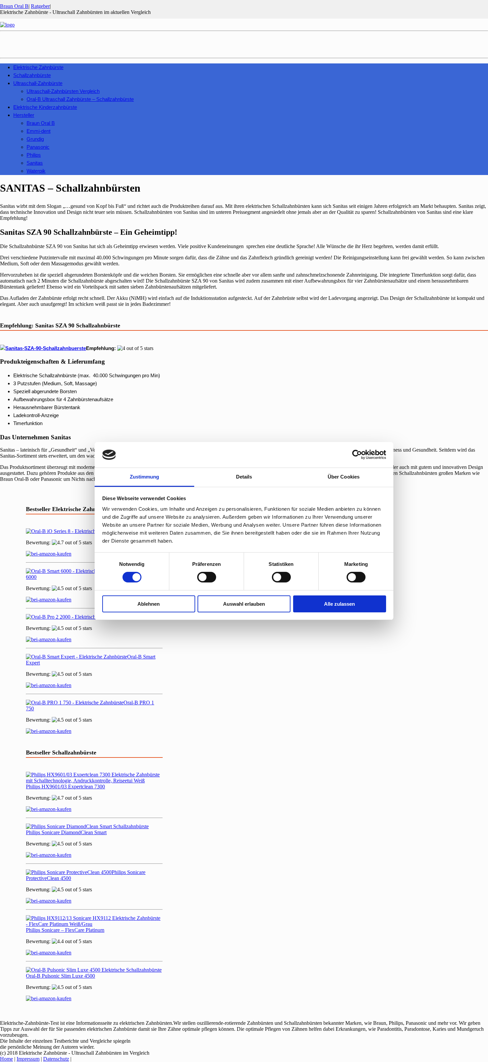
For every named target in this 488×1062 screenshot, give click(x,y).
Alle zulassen (339, 604)
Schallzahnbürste (32, 75)
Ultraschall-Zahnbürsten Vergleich (63, 91)
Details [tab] (244, 477)
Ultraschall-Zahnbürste (37, 83)
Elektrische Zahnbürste (38, 67)
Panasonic (38, 147)
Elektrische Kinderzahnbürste (45, 107)
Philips (34, 155)
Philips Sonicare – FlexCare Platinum (65, 930)
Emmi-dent (38, 131)
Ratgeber (40, 6)
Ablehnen (148, 604)
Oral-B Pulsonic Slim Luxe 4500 (60, 976)
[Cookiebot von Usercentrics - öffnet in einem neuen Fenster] (357, 455)
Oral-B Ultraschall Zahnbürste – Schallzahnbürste (80, 99)
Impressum (28, 1059)
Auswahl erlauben (244, 604)
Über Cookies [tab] (344, 477)
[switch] (206, 577)
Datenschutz (56, 1059)
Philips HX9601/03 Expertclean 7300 (65, 786)
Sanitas (35, 163)
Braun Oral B (14, 6)
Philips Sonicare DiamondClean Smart (66, 832)
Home (6, 1059)
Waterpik (36, 171)
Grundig (35, 139)
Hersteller (23, 115)
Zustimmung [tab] (144, 477)
